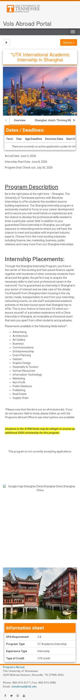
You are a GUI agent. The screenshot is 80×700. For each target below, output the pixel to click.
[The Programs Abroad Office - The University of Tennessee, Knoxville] (36, 8)
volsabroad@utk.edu (24, 686)
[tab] (19, 120)
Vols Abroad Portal (27, 23)
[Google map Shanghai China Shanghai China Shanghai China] (40, 521)
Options (68, 42)
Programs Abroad (13, 667)
